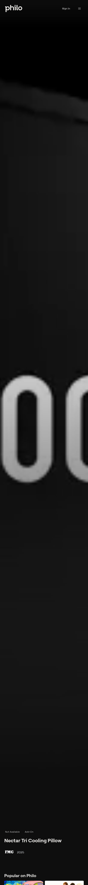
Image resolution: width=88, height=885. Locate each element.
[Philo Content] (79, 8)
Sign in (66, 8)
